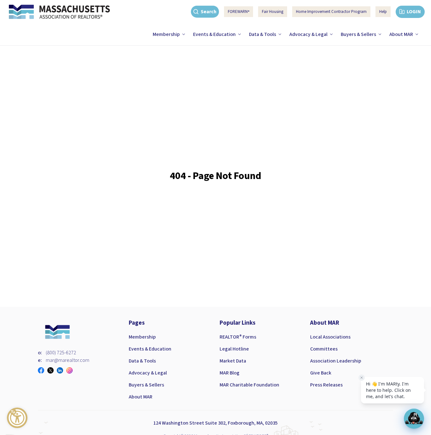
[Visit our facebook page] (42, 370)
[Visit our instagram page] (71, 370)
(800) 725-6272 (61, 352)
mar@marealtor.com (67, 360)
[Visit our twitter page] (52, 370)
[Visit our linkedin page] (61, 370)
